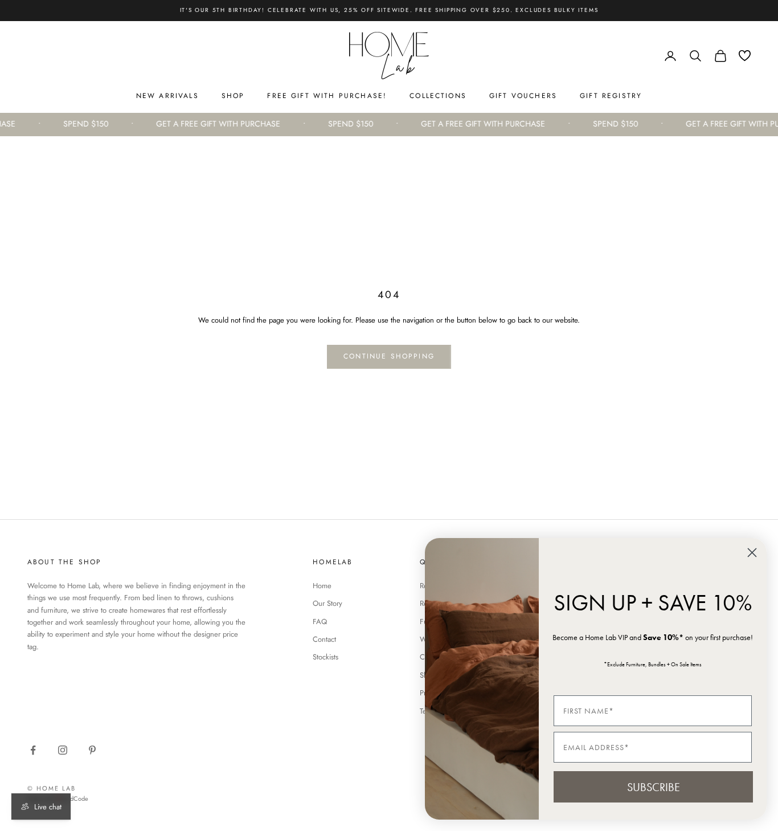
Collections (438, 96)
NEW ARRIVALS (167, 96)
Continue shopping (389, 356)
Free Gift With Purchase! (327, 96)
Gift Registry (611, 96)
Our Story (327, 603)
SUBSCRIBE (653, 787)
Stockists (325, 656)
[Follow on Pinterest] (92, 750)
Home (322, 585)
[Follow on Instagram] (62, 750)
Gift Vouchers (523, 96)
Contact (324, 639)
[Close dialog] (752, 553)
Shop (233, 96)
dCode (79, 798)
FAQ (320, 621)
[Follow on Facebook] (33, 750)
